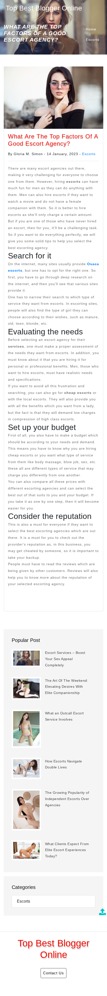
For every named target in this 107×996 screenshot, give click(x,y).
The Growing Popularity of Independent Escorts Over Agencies (67, 799)
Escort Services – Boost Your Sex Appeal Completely (65, 659)
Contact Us (53, 973)
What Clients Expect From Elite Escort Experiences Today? (67, 850)
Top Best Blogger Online (44, 8)
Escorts (92, 40)
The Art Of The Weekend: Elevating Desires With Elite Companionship (66, 687)
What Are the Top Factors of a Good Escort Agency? (53, 140)
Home (91, 29)
